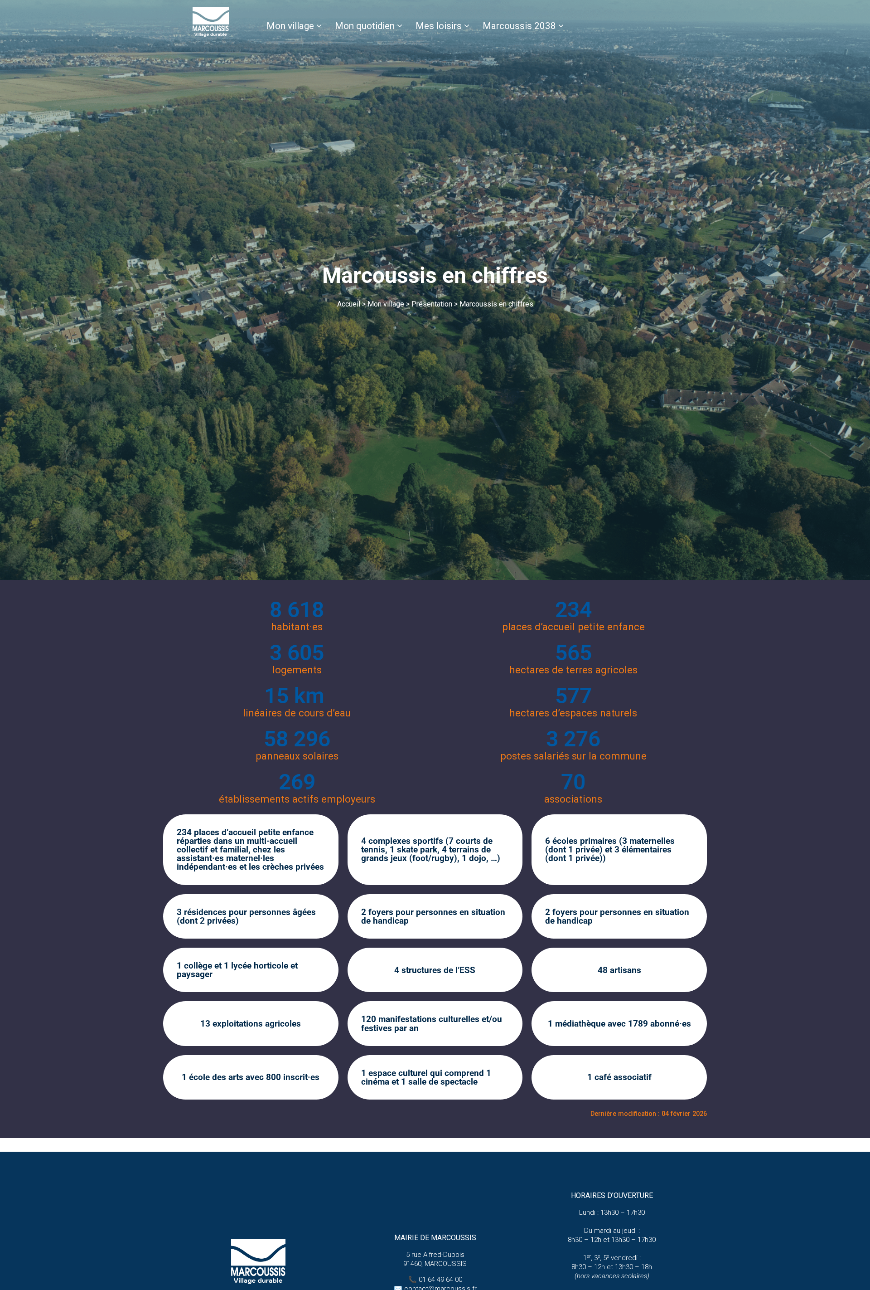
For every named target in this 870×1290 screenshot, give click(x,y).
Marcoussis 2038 (519, 25)
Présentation (431, 304)
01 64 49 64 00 (440, 1279)
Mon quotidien (365, 25)
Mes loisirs (439, 25)
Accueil (348, 304)
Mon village (290, 25)
